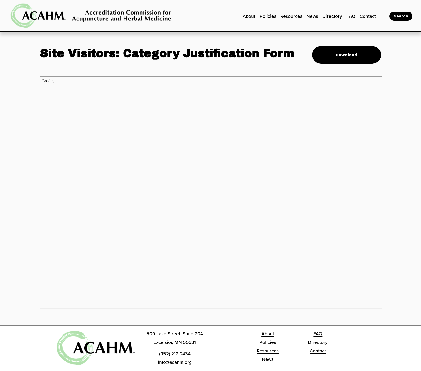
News (312, 16)
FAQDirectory (318, 338)
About (249, 16)
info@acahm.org (175, 362)
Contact (368, 16)
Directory (332, 16)
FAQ (350, 16)
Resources (291, 16)
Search (401, 16)
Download (346, 55)
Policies (268, 16)
